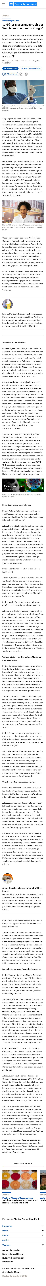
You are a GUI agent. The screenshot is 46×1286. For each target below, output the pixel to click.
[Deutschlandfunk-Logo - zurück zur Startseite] (23, 4)
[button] (3, 4)
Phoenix (25, 1268)
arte (33, 1268)
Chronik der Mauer (11, 1272)
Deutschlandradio (10, 1250)
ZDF (18, 1268)
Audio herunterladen (32, 69)
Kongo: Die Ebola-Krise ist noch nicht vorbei (22, 314)
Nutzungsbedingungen (13, 1258)
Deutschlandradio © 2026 (14, 1276)
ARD (13, 1268)
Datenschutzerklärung (12, 1254)
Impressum (7, 1261)
